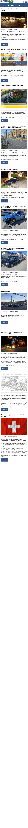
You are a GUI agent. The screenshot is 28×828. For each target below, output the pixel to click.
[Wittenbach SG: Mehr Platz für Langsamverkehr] (14, 383)
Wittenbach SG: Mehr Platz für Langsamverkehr (13, 374)
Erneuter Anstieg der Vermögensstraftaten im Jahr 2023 (13, 415)
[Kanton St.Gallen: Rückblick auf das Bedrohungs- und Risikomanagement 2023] (14, 59)
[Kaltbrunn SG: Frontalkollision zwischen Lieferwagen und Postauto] (14, 344)
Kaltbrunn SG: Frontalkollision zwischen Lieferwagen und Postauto (11, 333)
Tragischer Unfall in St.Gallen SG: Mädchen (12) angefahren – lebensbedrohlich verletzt (13, 126)
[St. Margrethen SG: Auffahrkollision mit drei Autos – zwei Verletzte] (14, 261)
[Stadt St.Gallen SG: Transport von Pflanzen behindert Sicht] (14, 98)
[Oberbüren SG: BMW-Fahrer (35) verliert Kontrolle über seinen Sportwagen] (14, 179)
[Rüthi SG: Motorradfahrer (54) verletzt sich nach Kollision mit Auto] (14, 219)
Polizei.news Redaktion (13, 29)
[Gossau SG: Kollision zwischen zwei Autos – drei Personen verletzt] (14, 301)
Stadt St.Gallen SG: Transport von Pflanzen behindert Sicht (12, 86)
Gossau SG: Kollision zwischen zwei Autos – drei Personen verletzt (14, 290)
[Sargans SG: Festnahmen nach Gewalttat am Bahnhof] (14, 20)
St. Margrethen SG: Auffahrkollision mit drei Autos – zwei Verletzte (12, 249)
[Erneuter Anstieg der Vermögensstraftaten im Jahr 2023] (14, 426)
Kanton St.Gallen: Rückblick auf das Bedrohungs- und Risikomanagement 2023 (14, 50)
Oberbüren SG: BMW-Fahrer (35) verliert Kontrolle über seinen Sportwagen (11, 168)
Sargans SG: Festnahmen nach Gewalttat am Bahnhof (12, 9)
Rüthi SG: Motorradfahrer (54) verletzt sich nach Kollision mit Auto (13, 207)
